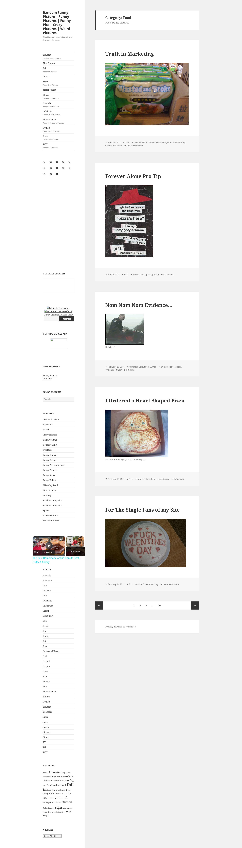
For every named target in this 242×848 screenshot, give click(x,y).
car (48, 777)
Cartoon (47, 590)
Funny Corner (49, 460)
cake (140, 584)
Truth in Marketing (129, 53)
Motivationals (53, 121)
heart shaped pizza (160, 479)
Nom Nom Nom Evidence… (138, 305)
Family (46, 636)
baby (63, 773)
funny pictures (58, 790)
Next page (195, 605)
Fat (44, 641)
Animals (51, 105)
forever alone (138, 274)
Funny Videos (49, 480)
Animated (47, 580)
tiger (45, 812)
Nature (46, 696)
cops (179, 366)
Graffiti (46, 661)
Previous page (99, 605)
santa (52, 808)
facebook (61, 785)
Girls (45, 656)
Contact (46, 76)
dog (72, 780)
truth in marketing (176, 142)
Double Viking (50, 444)
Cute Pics (47, 378)
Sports (46, 727)
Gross (51, 137)
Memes (46, 681)
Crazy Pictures (50, 434)
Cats (45, 595)
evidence (109, 369)
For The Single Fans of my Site (142, 509)
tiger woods (53, 812)
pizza (148, 274)
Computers (48, 615)
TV (44, 742)
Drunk (46, 626)
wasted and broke (113, 145)
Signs (50, 83)
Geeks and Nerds (51, 651)
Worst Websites (50, 515)
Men (45, 686)
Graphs (46, 666)
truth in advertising (157, 142)
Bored (46, 429)
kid (69, 793)
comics (55, 781)
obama (58, 802)
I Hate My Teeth (50, 485)
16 (160, 605)
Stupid (46, 737)
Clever (51, 96)
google (50, 793)
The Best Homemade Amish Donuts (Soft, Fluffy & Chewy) (48, 540)
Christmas (48, 605)
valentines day (151, 584)
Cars (45, 585)
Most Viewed (49, 63)
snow (64, 808)
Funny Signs (49, 475)
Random (52, 56)
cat (65, 777)
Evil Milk (47, 450)
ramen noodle (140, 142)
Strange (47, 732)
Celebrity (52, 113)
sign (58, 807)
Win (45, 747)
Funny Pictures (50, 375)
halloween (63, 794)
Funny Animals (50, 455)
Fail (50, 70)
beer (45, 777)
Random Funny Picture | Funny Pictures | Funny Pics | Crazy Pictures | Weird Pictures (57, 22)
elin (54, 785)
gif (66, 790)
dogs (44, 785)
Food (45, 646)
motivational (57, 797)
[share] (60, 539)
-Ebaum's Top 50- (51, 419)
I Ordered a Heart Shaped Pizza (145, 400)
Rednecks (47, 711)
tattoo (69, 808)
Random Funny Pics (52, 500)
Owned (51, 129)
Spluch (46, 510)
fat (45, 790)
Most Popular (49, 89)
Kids (45, 676)
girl (69, 790)
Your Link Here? (51, 520)
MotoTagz (48, 495)
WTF (50, 146)
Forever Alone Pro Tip (133, 176)
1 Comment (168, 274)
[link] (36, 540)
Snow (45, 722)
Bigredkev (48, 424)
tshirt (60, 812)
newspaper (48, 802)
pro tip (155, 274)
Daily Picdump (50, 439)
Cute (45, 621)
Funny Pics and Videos (53, 465)
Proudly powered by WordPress (120, 626)
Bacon (68, 773)
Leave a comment (135, 145)
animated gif (167, 366)
